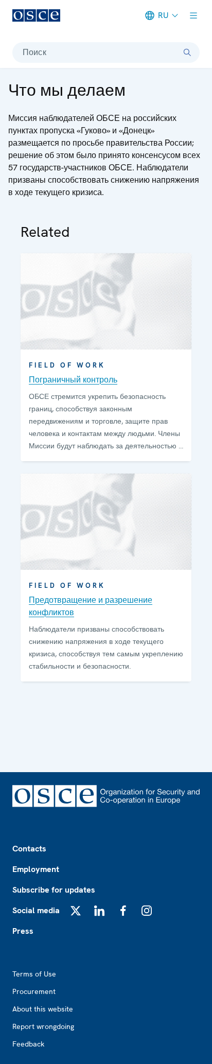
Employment (35, 869)
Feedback (28, 1044)
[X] (75, 910)
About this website (42, 1009)
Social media (36, 910)
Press (22, 931)
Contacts (29, 848)
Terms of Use (34, 974)
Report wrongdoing (43, 1026)
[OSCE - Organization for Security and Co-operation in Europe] (36, 15)
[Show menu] (193, 15)
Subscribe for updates (53, 889)
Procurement (34, 991)
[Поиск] (187, 52)
